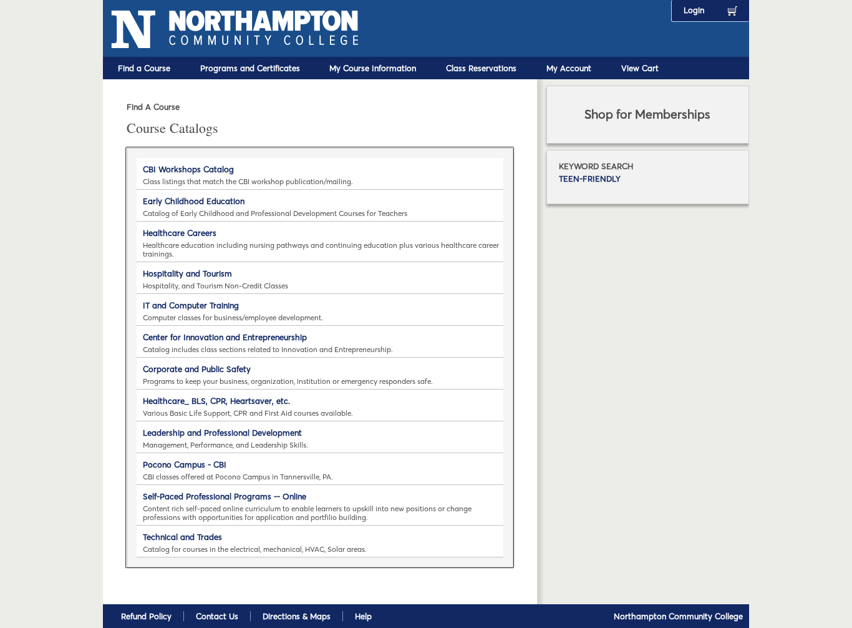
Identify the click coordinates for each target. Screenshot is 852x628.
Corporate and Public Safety (197, 369)
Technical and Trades (182, 537)
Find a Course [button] (144, 68)
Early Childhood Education (193, 201)
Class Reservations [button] (481, 68)
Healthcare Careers (179, 233)
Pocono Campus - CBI (184, 464)
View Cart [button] (640, 68)
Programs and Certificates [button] (250, 68)
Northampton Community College (678, 616)
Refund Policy (146, 616)
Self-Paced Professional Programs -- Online (224, 496)
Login (694, 10)
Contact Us (217, 616)
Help (363, 616)
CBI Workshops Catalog (188, 169)
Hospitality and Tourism (187, 273)
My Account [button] (568, 68)
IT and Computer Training (191, 305)
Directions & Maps (297, 616)
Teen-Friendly (590, 179)
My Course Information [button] (372, 68)
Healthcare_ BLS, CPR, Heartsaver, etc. (216, 401)
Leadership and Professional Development (222, 433)
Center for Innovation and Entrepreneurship (225, 337)
